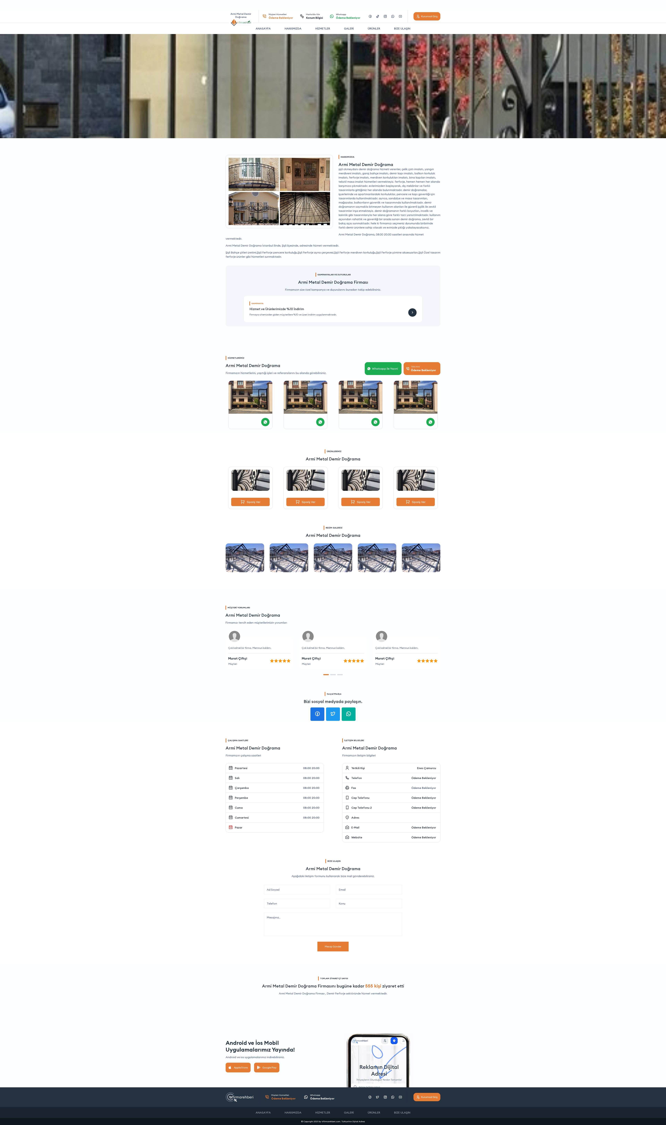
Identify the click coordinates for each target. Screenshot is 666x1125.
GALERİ (349, 28)
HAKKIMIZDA (293, 28)
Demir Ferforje (336, 993)
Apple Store (241, 1067)
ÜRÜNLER (374, 28)
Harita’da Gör (314, 16)
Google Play (269, 1067)
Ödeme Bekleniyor (423, 778)
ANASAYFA (263, 28)
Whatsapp (348, 16)
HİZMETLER (322, 28)
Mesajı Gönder (333, 946)
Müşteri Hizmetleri (281, 16)
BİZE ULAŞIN (402, 28)
